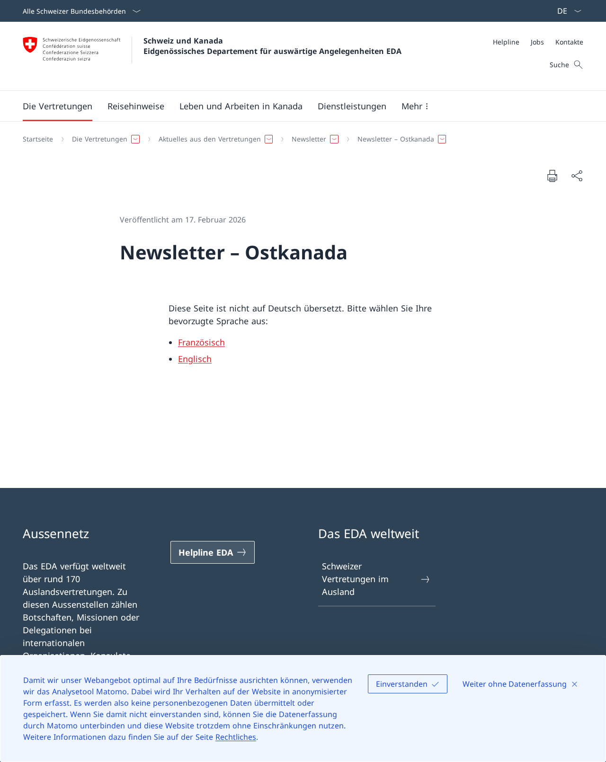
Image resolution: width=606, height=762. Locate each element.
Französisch (201, 342)
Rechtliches (235, 737)
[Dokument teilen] (576, 175)
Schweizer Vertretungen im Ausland (355, 578)
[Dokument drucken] (552, 175)
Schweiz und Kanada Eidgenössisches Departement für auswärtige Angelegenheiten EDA (272, 45)
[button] (57, 106)
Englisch (195, 358)
